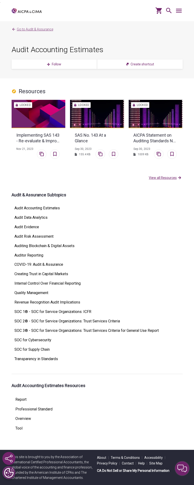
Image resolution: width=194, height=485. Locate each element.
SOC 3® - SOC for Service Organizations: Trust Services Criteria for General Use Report (86, 331)
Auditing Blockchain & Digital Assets (44, 246)
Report (20, 399)
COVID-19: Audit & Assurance (38, 264)
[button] (168, 12)
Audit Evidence (26, 227)
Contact (129, 463)
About (103, 458)
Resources (32, 91)
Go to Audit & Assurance (35, 29)
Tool (18, 428)
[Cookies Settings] (8, 472)
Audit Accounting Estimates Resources (48, 385)
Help (142, 463)
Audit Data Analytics (31, 217)
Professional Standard (34, 409)
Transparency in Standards (36, 359)
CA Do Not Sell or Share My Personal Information (133, 470)
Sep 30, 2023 (83, 149)
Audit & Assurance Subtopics (39, 194)
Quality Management (31, 293)
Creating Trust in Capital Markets (41, 274)
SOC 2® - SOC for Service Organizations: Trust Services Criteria (67, 321)
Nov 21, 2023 (24, 149)
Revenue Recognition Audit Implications (47, 302)
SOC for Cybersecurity (32, 340)
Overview (23, 419)
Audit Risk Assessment (33, 236)
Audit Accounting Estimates (57, 49)
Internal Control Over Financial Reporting (47, 283)
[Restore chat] (182, 468)
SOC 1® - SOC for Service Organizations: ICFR (52, 312)
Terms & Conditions (126, 458)
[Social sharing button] (8, 458)
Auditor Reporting (28, 255)
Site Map (156, 463)
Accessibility (154, 458)
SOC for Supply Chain (32, 349)
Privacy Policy (108, 463)
